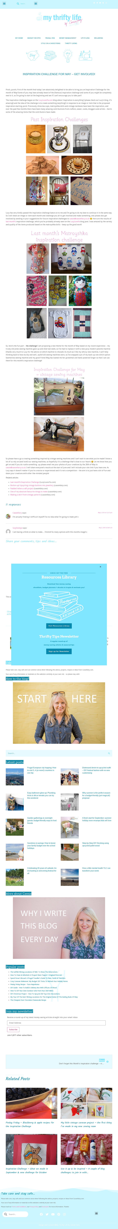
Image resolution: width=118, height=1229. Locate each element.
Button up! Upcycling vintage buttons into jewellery (31, 485)
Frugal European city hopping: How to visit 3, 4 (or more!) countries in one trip (41, 770)
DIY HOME (19, 38)
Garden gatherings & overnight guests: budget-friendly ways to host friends (41, 820)
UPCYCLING (85, 38)
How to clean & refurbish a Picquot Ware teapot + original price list (36, 975)
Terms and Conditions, (19, 1207)
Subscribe (13, 1029)
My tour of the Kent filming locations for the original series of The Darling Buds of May (44, 997)
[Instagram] (106, 2)
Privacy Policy (34, 1207)
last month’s (11, 221)
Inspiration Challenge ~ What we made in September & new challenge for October (27, 1170)
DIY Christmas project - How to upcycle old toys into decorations (35, 994)
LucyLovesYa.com (45, 100)
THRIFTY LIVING (71, 43)
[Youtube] (100, 2)
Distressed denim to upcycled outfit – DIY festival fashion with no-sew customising (96, 770)
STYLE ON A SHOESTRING (50, 43)
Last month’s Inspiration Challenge (24, 482)
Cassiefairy (17, 513)
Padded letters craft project (21, 488)
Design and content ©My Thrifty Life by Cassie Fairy (59, 1225)
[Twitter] (97, 2)
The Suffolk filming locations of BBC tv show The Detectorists (34, 972)
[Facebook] (94, 2)
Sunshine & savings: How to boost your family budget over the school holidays (41, 845)
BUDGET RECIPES (34, 38)
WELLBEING (98, 38)
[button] (4, 3)
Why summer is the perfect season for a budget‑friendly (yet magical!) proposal (96, 795)
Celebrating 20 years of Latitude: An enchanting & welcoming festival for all (41, 870)
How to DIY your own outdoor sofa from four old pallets (31, 991)
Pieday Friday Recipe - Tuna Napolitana (24, 984)
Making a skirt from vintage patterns (25, 495)
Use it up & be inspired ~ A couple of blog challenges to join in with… (83, 1170)
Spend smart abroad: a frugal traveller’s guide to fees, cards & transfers (37, 978)
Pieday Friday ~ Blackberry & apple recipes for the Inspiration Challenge (30, 1124)
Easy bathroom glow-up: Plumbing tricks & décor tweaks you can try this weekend (41, 795)
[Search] (109, 753)
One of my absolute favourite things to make (28, 492)
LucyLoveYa (75, 221)
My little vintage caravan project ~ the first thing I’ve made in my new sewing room (86, 1124)
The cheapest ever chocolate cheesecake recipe (28, 1000)
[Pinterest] (103, 2)
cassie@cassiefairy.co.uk (79, 219)
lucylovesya (17, 528)
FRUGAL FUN (50, 38)
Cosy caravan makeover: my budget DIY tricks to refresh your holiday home (39, 981)
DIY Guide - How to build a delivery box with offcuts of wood (33, 988)
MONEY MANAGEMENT (67, 38)
